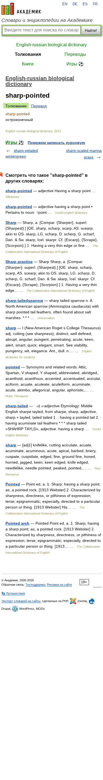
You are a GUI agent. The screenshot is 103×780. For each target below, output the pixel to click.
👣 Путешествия (13, 593)
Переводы (75, 54)
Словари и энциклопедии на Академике (47, 20)
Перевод (39, 106)
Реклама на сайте (59, 584)
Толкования (28, 54)
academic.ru (21, 9)
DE (75, 4)
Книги (28, 64)
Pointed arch (17, 523)
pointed (12, 367)
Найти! (91, 30)
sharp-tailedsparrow (24, 300)
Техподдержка (35, 584)
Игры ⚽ (75, 64)
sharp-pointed (18, 191)
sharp (10, 328)
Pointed (12, 484)
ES (85, 4)
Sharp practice (19, 261)
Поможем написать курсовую (56, 142)
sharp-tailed (16, 406)
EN (64, 4)
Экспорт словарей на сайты (20, 601)
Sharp (10, 222)
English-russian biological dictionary (51, 44)
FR (95, 4)
